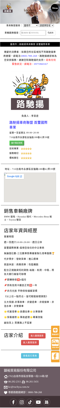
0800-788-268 (29, 56)
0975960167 (41, 64)
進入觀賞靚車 (30, 342)
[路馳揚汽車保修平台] (7, 7)
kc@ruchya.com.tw (18, 386)
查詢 (51, 33)
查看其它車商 (30, 356)
